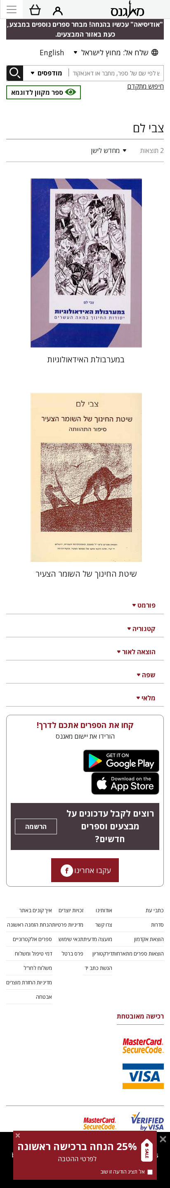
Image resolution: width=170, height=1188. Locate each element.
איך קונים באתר (35, 910)
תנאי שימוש (71, 939)
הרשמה (36, 826)
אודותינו (104, 910)
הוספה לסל (86, 334)
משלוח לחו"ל (38, 968)
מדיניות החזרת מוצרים (29, 982)
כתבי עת (155, 910)
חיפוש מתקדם (145, 86)
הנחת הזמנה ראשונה (29, 924)
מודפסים (49, 72)
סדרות (157, 924)
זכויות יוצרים (71, 910)
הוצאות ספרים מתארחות (138, 953)
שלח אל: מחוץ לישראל (114, 52)
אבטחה (44, 996)
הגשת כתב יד (98, 968)
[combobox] (115, 73)
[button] (68, 150)
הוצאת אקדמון (149, 939)
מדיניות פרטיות (67, 924)
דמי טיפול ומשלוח (33, 953)
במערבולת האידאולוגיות (86, 359)
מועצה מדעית (97, 939)
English (52, 52)
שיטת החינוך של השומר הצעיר (86, 573)
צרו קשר (103, 924)
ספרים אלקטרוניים (32, 939)
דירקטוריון (102, 953)
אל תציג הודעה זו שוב (122, 1171)
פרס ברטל (72, 953)
